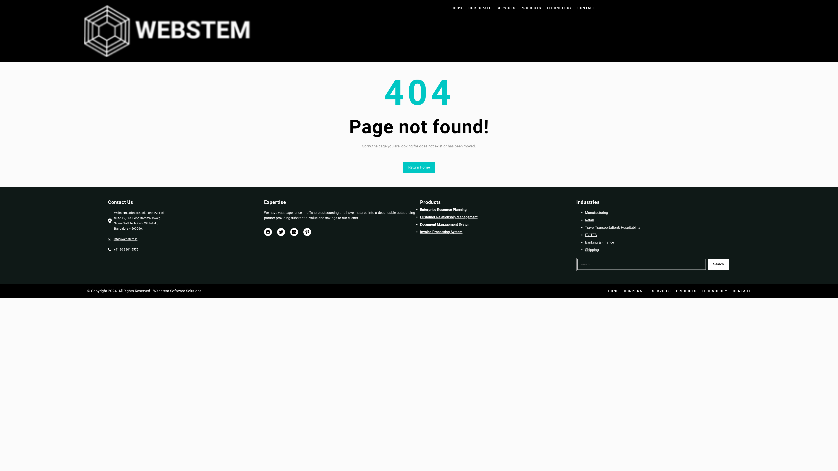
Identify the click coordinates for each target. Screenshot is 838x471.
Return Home (419, 167)
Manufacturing (596, 213)
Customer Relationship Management (448, 217)
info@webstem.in (125, 239)
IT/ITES (591, 235)
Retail (589, 220)
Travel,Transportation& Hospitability (612, 227)
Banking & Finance (599, 242)
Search (718, 264)
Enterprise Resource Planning (443, 210)
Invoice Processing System (441, 232)
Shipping (592, 250)
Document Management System (445, 224)
